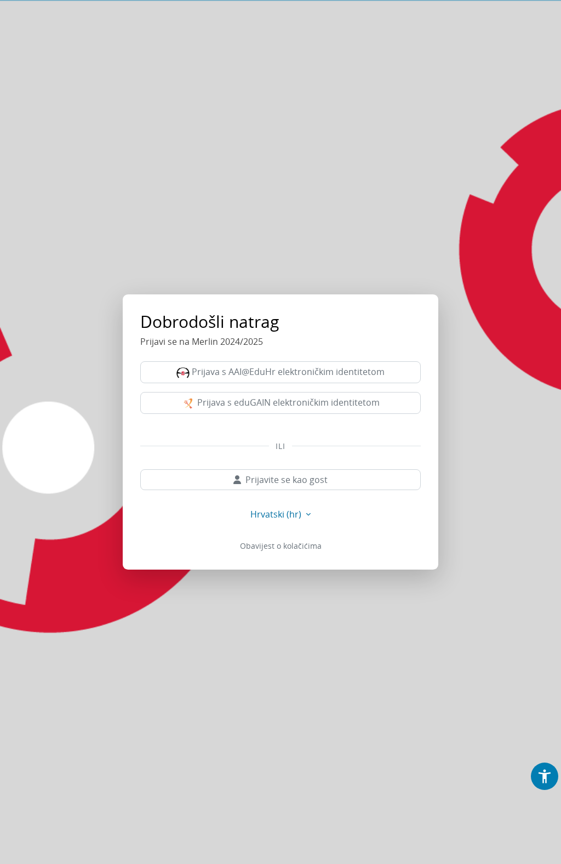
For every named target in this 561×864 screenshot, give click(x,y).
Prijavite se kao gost (286, 480)
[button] (544, 776)
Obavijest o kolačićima (281, 546)
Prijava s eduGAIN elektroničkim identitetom (287, 402)
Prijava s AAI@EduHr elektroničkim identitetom (287, 372)
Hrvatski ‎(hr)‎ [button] (277, 514)
